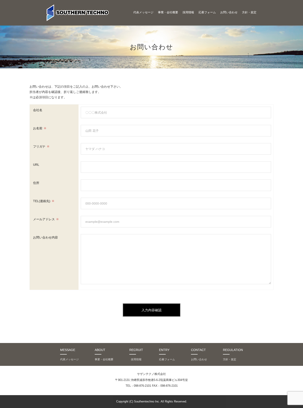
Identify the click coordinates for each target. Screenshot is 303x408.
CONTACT (198, 350)
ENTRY (164, 350)
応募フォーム (207, 12)
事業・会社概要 (168, 12)
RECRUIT (136, 350)
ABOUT (100, 350)
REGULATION (233, 350)
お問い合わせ (229, 12)
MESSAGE (67, 350)
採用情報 (188, 12)
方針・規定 (249, 12)
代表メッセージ (143, 12)
